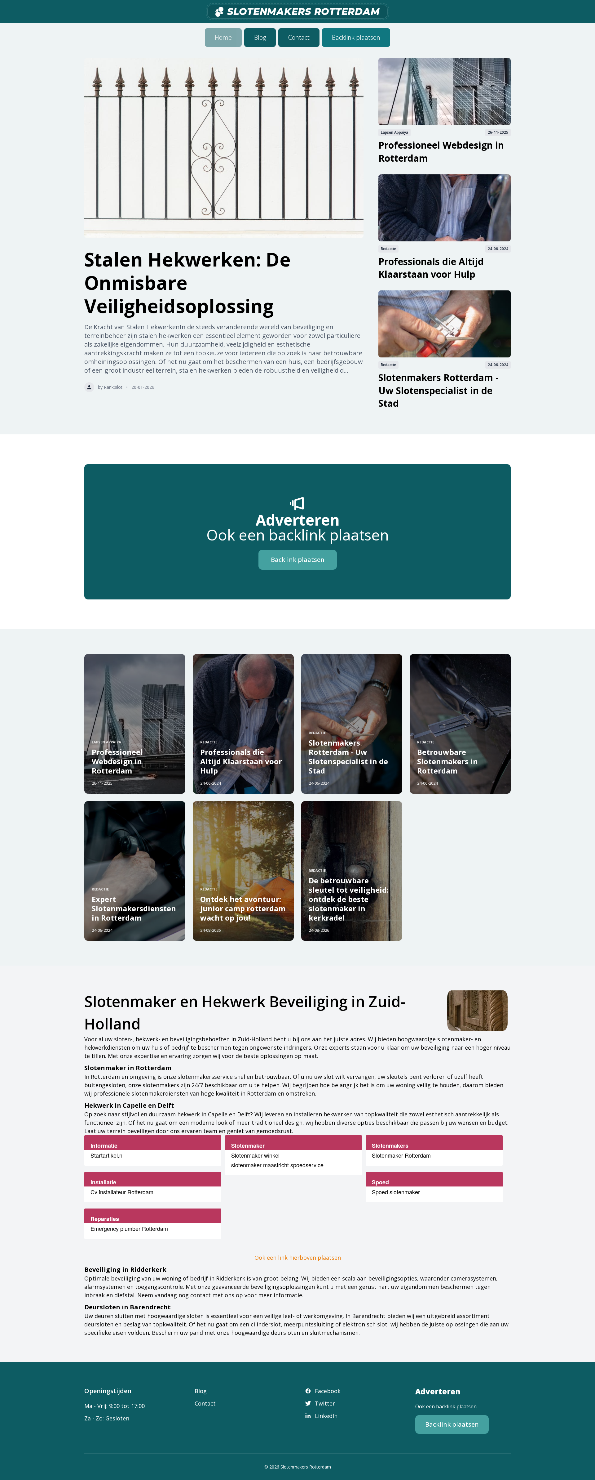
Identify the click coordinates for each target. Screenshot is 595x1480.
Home (223, 37)
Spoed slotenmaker (396, 1192)
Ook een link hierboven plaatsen (297, 1257)
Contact (299, 37)
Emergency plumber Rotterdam (129, 1228)
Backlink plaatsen (356, 37)
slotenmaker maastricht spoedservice (277, 1165)
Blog (260, 37)
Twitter (325, 1403)
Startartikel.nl (107, 1155)
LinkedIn (326, 1415)
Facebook (328, 1391)
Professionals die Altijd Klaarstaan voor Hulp (431, 267)
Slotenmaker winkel (255, 1155)
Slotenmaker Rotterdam (401, 1155)
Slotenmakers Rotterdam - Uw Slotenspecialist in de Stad (438, 390)
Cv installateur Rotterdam (121, 1192)
